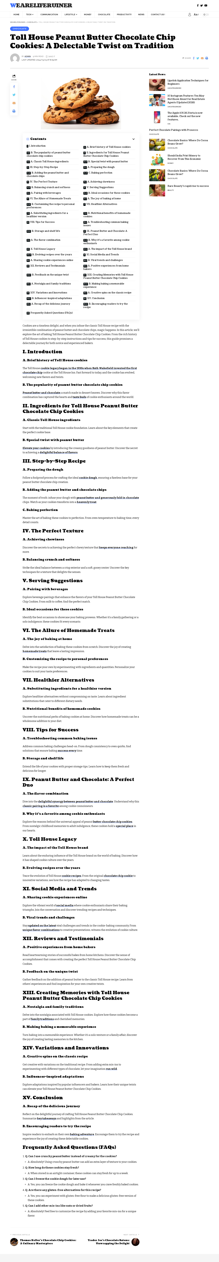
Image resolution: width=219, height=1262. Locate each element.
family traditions (42, 1019)
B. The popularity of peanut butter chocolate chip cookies (49, 154)
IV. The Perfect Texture (43, 181)
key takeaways (46, 1118)
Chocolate (19, 29)
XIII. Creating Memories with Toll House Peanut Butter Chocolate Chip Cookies (108, 276)
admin (28, 56)
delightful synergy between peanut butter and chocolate (75, 801)
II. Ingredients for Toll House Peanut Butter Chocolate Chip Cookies (106, 154)
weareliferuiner (41, 5)
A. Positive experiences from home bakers (106, 267)
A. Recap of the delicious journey (50, 303)
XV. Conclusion (96, 298)
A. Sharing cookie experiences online (52, 260)
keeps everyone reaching (116, 547)
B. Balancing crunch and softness (50, 187)
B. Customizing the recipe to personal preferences (51, 206)
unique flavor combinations (41, 929)
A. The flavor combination (45, 240)
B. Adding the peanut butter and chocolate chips (48, 174)
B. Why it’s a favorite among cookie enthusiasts (106, 242)
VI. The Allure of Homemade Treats (50, 198)
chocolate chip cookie (118, 875)
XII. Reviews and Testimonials (47, 265)
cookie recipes (71, 875)
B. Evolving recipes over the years (52, 254)
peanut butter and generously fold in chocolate (107, 497)
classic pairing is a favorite (41, 806)
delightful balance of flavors (59, 452)
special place (124, 826)
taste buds (79, 397)
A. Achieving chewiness (101, 181)
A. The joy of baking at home (104, 198)
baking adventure (82, 1134)
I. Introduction (37, 145)
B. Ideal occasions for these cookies (109, 192)
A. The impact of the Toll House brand (110, 249)
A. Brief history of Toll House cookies (109, 147)
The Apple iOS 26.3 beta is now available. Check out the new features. (185, 116)
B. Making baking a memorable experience (103, 285)
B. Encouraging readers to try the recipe (105, 305)
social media (64, 905)
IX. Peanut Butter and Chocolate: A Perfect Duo (105, 233)
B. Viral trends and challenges (105, 260)
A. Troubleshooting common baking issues (105, 224)
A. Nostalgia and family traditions (51, 283)
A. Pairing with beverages (46, 192)
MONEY (171, 163)
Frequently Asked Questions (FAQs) (51, 312)
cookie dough (88, 477)
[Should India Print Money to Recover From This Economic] (157, 160)
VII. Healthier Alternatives (101, 204)
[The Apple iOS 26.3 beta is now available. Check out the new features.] (157, 117)
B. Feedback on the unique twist (50, 274)
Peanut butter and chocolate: (42, 392)
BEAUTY (171, 190)
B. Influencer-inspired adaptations (52, 298)
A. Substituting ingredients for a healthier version (47, 215)
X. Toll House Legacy (43, 249)
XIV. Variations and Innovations (48, 292)
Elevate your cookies (36, 448)
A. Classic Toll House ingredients (50, 161)
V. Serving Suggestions (100, 187)
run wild (111, 1068)
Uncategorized (174, 88)
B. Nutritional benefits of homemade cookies (107, 215)
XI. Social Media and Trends (102, 254)
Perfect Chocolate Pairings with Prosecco (173, 130)
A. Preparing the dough (101, 167)
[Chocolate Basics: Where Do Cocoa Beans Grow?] (157, 145)
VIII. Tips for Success (42, 222)
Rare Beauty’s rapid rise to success (188, 186)
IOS (169, 124)
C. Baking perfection (100, 172)
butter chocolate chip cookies (112, 821)
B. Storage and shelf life (46, 231)
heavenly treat (86, 502)
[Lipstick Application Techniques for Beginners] (157, 85)
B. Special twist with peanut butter (108, 161)
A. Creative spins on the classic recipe (109, 292)
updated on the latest (42, 925)
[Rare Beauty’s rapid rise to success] (157, 190)
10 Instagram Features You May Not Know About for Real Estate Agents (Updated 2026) (186, 99)
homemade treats (35, 651)
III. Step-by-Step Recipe (44, 167)
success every (67, 750)
